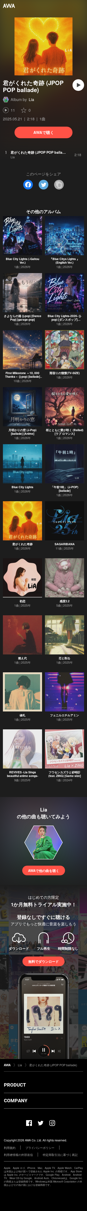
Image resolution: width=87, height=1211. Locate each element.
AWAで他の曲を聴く (43, 870)
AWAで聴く (43, 132)
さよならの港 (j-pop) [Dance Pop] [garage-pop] (22, 318)
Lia (31, 99)
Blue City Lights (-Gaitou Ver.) (22, 261)
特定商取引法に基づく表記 (60, 1155)
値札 (22, 715)
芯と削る (64, 658)
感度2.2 (65, 601)
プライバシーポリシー (39, 1148)
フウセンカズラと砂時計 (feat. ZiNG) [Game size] (64, 774)
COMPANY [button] (15, 1100)
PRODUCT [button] (15, 1085)
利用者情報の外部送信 (18, 1155)
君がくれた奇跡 (22, 544)
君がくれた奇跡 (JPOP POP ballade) (53, 1065)
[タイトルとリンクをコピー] (59, 184)
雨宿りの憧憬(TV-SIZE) (65, 373)
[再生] (78, 85)
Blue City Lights (22, 487)
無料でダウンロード (43, 961)
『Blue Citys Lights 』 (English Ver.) (65, 261)
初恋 (22, 601)
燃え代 (22, 658)
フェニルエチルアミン (64, 715)
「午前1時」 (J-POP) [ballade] (64, 489)
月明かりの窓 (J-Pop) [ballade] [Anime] (22, 432)
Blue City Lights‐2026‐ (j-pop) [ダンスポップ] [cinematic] (64, 319)
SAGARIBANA (65, 544)
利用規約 (9, 1148)
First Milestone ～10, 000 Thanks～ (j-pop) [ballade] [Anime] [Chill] (22, 376)
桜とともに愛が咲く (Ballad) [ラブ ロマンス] (64, 432)
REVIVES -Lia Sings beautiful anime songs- (22, 774)
